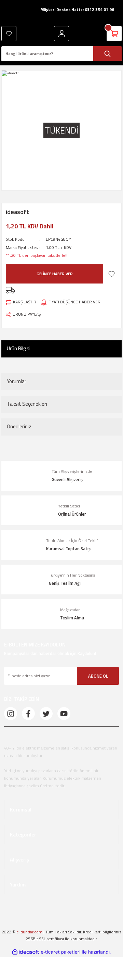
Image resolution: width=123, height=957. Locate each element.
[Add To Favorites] (111, 273)
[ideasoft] (25, 952)
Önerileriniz (19, 426)
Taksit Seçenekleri (27, 404)
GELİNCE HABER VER (55, 273)
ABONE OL (98, 675)
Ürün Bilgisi (18, 348)
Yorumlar (16, 381)
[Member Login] (61, 33)
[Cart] (114, 33)
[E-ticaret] (61, 952)
